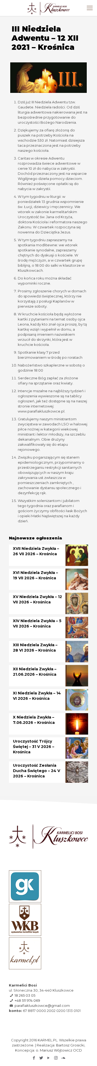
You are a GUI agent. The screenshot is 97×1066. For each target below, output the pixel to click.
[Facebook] (34, 1057)
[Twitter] (41, 1057)
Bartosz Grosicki (70, 1045)
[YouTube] (48, 1057)
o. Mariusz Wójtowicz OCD (59, 1050)
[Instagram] (56, 1057)
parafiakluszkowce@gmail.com (42, 1005)
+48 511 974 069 (27, 1000)
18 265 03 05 (25, 995)
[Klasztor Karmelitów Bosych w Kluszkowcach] (48, 8)
